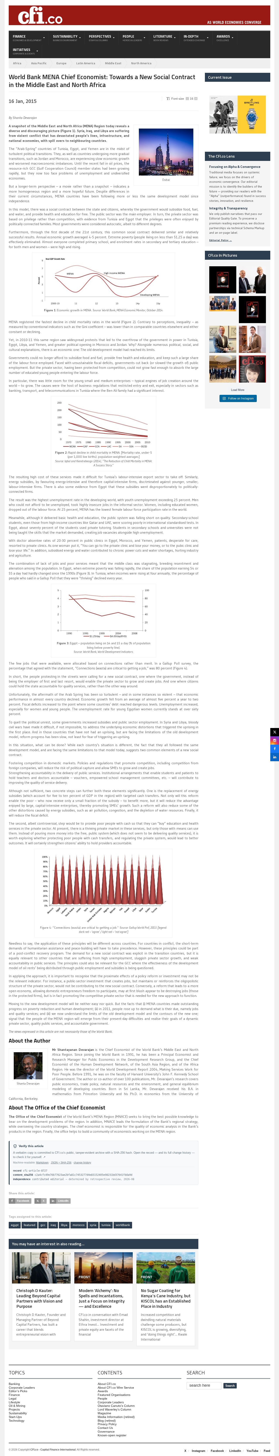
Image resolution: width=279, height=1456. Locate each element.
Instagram (198, 1451)
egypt (15, 1225)
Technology (16, 1420)
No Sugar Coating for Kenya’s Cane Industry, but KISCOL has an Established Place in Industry (166, 1298)
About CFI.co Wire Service (116, 1387)
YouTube (252, 1451)
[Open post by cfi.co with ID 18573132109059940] (222, 309)
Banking (14, 1384)
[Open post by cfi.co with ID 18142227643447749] (222, 339)
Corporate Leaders (22, 1387)
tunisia (106, 1225)
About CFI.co (107, 1384)
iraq (53, 1225)
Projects (14, 1409)
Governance (106, 1431)
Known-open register (112, 1435)
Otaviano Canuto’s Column (116, 1405)
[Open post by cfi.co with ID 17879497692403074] (252, 279)
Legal (12, 1398)
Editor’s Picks (18, 1391)
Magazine (104, 1413)
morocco (79, 1225)
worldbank (123, 1225)
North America (141, 63)
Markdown (42, 1162)
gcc (43, 1225)
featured (29, 1225)
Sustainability (18, 1413)
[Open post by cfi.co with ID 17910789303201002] (222, 279)
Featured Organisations (114, 1395)
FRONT (84, 1277)
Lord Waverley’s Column (114, 1409)
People (102, 1398)
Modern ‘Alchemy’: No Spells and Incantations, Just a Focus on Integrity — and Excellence (102, 1298)
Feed (267, 1451)
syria (93, 1225)
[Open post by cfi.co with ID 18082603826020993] (252, 339)
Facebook (217, 1451)
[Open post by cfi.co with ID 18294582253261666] (222, 369)
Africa (17, 63)
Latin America (85, 63)
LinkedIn (235, 1451)
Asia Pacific (39, 63)
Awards (103, 1391)
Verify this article (31, 1146)
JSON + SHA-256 (61, 1162)
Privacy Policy (107, 1424)
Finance (14, 1395)
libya (64, 1225)
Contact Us (105, 1428)
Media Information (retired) (116, 1417)
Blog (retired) (107, 1420)
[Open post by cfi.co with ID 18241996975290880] (252, 369)
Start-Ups (15, 1417)
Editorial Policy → (220, 240)
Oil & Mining (17, 1405)
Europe (61, 63)
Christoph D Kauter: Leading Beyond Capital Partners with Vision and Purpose (39, 1298)
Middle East (113, 63)
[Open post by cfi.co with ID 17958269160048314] (252, 309)
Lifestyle (14, 1402)
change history (82, 1162)
